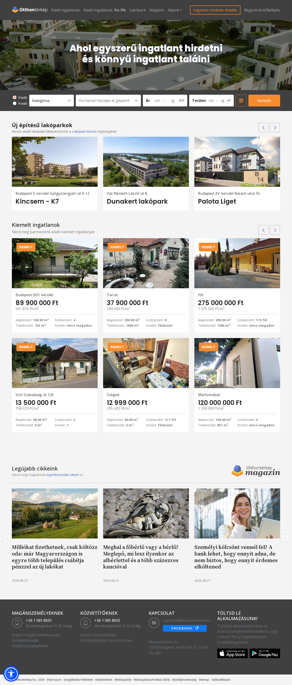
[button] (11, 673)
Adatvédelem (103, 680)
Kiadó (22, 103)
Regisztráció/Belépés (262, 10)
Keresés (264, 100)
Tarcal (112, 294)
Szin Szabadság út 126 (35, 394)
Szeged (113, 394)
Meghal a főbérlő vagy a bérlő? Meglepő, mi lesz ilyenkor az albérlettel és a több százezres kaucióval (140, 556)
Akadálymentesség (184, 680)
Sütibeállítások (220, 680)
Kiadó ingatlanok (97, 10)
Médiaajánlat (123, 680)
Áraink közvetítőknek (98, 634)
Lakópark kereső (84, 131)
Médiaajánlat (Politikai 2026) (152, 680)
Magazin (156, 10)
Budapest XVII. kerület (34, 294)
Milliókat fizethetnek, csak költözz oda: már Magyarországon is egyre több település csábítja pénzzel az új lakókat (54, 556)
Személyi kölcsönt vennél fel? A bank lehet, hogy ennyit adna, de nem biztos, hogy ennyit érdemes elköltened (236, 556)
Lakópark (137, 10)
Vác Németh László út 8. (127, 193)
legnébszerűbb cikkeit (63, 475)
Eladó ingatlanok (65, 10)
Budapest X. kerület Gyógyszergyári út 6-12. (53, 193)
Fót (200, 294)
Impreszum (54, 680)
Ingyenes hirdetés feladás (215, 10)
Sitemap (204, 680)
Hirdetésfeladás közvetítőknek (106, 640)
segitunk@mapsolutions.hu (186, 620)
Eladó (22, 97)
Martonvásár (209, 394)
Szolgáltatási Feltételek (78, 680)
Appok (173, 10)
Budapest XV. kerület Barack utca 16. (229, 193)
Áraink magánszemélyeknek (36, 634)
